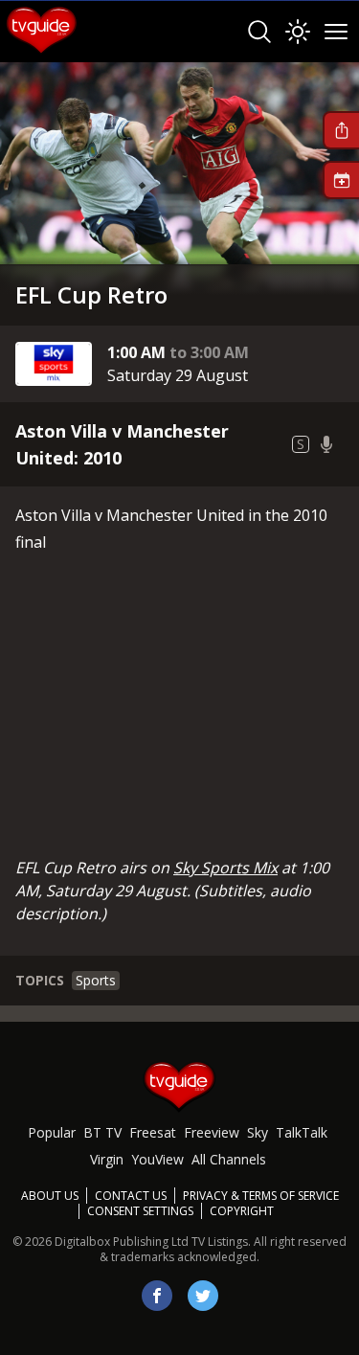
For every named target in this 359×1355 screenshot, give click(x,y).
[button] (341, 130)
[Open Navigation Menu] (336, 31)
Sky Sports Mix (225, 867)
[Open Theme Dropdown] (297, 31)
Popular (52, 1132)
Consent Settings (140, 1211)
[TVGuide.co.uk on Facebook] (157, 1295)
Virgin (106, 1159)
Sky (257, 1132)
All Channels (228, 1159)
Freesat (152, 1132)
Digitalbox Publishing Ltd (122, 1241)
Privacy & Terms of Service (261, 1195)
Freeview (211, 1132)
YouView (157, 1159)
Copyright (242, 1211)
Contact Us (131, 1195)
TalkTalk (301, 1132)
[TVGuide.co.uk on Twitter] (203, 1295)
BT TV (102, 1132)
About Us (50, 1195)
